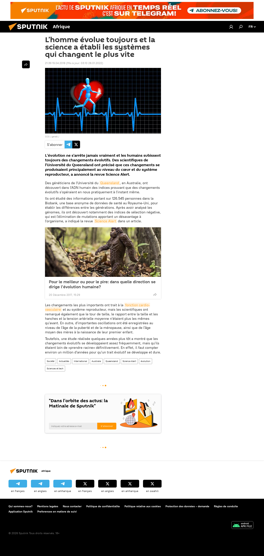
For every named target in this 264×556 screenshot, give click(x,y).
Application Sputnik (21, 511)
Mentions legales (47, 506)
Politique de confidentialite (103, 506)
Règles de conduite (226, 506)
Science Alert (105, 221)
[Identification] (231, 27)
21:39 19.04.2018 (55, 63)
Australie (96, 361)
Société (50, 361)
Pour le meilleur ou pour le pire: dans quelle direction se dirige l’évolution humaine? (102, 284)
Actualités (64, 361)
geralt (55, 136)
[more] (155, 294)
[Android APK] (242, 525)
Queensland (109, 183)
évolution (145, 361)
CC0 (47, 136)
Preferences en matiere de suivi (57, 511)
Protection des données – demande (187, 506)
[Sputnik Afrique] (29, 31)
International (80, 361)
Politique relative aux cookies (142, 506)
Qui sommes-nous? (20, 506)
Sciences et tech (55, 368)
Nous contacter (72, 506)
